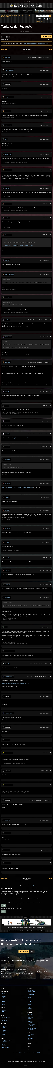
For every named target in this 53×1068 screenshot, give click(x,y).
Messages (30, 1008)
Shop (29, 1039)
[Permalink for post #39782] (50, 863)
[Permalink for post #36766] (50, 391)
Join (3, 911)
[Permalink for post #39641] (50, 770)
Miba (6, 139)
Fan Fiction (4, 1033)
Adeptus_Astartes (8, 752)
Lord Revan (7, 188)
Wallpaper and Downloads (7, 1035)
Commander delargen (9, 651)
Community (30, 1000)
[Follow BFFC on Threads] (31, 1058)
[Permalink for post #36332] (50, 111)
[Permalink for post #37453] (50, 497)
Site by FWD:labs (41, 1061)
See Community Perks (7, 965)
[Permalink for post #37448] (50, 483)
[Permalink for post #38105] (50, 627)
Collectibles (4, 991)
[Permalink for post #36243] (50, 57)
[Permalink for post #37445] (50, 459)
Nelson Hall (30, 1026)
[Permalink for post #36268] (50, 84)
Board (2, 1016)
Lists (3, 997)
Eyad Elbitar (30, 1025)
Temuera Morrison (31, 1015)
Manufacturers (5, 999)
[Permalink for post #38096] (50, 570)
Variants (4, 1010)
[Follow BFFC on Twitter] (24, 1058)
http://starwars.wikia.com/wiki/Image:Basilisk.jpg (14, 397)
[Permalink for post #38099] (50, 584)
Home (2, 988)
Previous (4, 49)
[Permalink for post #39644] (50, 800)
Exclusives (4, 1041)
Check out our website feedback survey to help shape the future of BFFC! (26, 1052)
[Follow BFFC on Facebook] (20, 1058)
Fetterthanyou (8, 459)
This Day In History (31, 991)
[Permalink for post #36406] (50, 125)
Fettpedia (29, 988)
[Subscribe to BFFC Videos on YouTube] (29, 1058)
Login (3, 905)
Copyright (17, 1061)
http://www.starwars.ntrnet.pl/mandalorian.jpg (24, 438)
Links (29, 1007)
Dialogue (2, 19)
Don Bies (29, 1018)
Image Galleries (5, 1026)
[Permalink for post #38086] (50, 557)
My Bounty (4, 993)
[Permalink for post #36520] (50, 319)
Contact (29, 1041)
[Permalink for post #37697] (50, 528)
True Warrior (7, 362)
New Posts (8, 15)
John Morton (30, 1020)
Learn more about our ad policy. (38, 930)
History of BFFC (31, 1038)
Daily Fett (4, 1024)
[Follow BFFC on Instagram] (22, 1058)
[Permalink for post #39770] (50, 833)
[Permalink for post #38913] (50, 713)
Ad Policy (35, 1061)
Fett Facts (30, 993)
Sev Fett (6, 405)
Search (20, 9)
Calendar (29, 1012)
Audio (3, 1029)
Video (3, 1031)
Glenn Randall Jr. (31, 1024)
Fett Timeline (30, 995)
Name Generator (31, 1005)
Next (50, 49)
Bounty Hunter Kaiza (9, 70)
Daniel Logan (30, 1017)
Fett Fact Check (5, 1045)
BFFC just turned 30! (26, 1)
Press (29, 1036)
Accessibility (29, 1061)
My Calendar (30, 1014)
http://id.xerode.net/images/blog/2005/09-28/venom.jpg (19, 245)
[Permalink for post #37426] (50, 446)
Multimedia (4, 1023)
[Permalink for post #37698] (50, 542)
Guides (3, 1043)
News (2, 1038)
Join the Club (24, 951)
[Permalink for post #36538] (50, 362)
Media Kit (30, 1035)
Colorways (4, 996)
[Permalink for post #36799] (50, 405)
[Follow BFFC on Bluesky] (33, 1058)
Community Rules (10, 1061)
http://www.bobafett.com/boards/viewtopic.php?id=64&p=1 (17, 487)
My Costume (4, 1009)
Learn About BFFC (6, 976)
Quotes (29, 997)
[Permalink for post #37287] (50, 434)
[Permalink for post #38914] (50, 727)
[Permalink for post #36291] (50, 97)
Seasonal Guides (5, 1047)
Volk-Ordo (7, 391)
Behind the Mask (31, 990)
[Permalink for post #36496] (50, 234)
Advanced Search (39, 21)
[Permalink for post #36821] (50, 421)
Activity (29, 1001)
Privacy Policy (23, 1061)
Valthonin (7, 510)
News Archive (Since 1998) (7, 1040)
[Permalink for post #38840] (50, 676)
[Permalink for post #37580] (50, 510)
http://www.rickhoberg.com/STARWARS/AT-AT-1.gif (15, 683)
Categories (4, 994)
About (28, 1032)
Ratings (3, 1000)
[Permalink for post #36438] (50, 188)
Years (3, 1003)
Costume (3, 1007)
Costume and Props (32, 1028)
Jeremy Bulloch (31, 1029)
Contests (30, 1003)
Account (38, 9)
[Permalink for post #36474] (50, 203)
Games (3, 1034)
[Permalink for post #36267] (50, 70)
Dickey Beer (30, 1022)
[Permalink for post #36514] (50, 274)
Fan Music (4, 1027)
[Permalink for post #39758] (50, 820)
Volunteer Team (31, 1034)
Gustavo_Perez (8, 125)
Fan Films (4, 1030)
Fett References (31, 994)
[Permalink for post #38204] (50, 663)
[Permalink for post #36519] (50, 297)
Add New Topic (8, 16)
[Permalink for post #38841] (50, 696)
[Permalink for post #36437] (50, 170)
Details (3, 1011)
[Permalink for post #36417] (50, 139)
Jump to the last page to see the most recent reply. (36, 43)
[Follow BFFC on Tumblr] (26, 1058)
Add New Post (46, 36)
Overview (3, 15)
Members (29, 1004)
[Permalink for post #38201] (50, 651)
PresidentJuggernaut (9, 676)
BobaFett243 (7, 57)
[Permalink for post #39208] (50, 740)
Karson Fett (7, 446)
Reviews (3, 1001)
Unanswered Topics (16, 15)
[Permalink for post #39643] (50, 785)
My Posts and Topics (26, 15)
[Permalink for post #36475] (50, 218)
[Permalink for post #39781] (50, 850)
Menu (3, 9)
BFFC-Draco (7, 111)
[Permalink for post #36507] (50, 260)
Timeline (3, 1004)
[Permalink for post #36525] (50, 336)
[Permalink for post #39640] (50, 753)
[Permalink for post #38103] (50, 597)
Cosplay (3, 1013)
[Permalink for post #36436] (50, 154)
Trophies (29, 1010)
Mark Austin (30, 1021)
